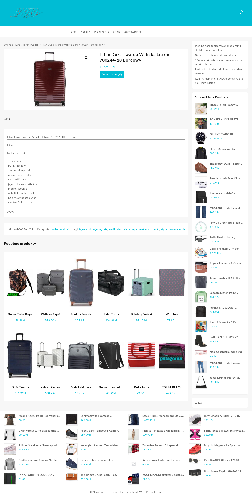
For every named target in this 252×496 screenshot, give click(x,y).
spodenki (153, 229)
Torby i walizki (31, 44)
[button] (86, 57)
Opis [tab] (7, 118)
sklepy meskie (138, 229)
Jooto (103, 492)
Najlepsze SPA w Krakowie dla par (216, 55)
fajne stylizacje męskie (93, 229)
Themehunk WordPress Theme (143, 492)
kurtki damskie (118, 229)
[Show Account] (241, 13)
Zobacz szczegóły (112, 74)
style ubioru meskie (173, 229)
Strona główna (12, 44)
